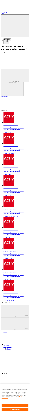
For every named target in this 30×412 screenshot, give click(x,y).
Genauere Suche (12, 83)
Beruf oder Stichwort (5, 53)
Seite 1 (5, 332)
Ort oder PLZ (4, 67)
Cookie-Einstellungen (15, 400)
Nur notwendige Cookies (15, 405)
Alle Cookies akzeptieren (15, 409)
